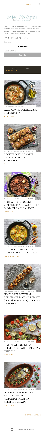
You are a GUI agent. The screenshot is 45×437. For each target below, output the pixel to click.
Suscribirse (30, 4)
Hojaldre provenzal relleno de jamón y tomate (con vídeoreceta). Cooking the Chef (22, 299)
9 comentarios (9, 307)
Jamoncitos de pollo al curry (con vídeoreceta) (20, 251)
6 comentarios (9, 405)
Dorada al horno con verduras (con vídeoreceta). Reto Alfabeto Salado (19, 397)
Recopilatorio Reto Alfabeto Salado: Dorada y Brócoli (22, 348)
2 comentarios (9, 164)
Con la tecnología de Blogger (24, 429)
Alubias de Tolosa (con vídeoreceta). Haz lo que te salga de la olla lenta (22, 205)
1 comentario (8, 211)
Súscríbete (22, 46)
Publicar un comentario (12, 256)
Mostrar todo (12, 70)
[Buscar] (39, 3)
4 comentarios (9, 116)
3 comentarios (9, 354)
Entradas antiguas (33, 415)
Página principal (12, 38)
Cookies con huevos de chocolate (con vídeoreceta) (18, 157)
